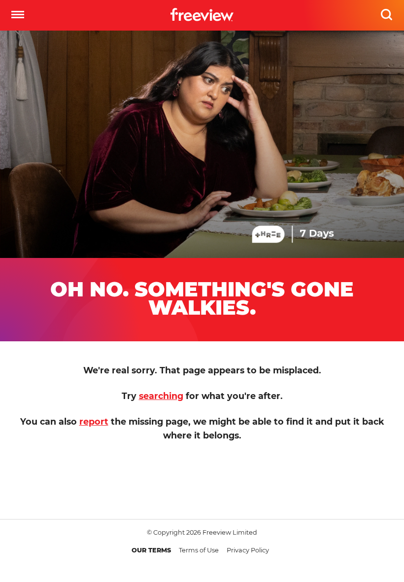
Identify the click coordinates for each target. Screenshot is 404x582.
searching (161, 396)
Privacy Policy (248, 550)
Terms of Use (199, 550)
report (93, 421)
